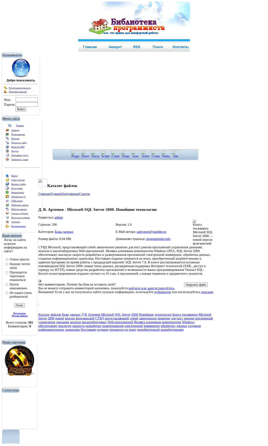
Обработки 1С (18, 196)
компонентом (171, 322)
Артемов (94, 314)
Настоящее (88, 329)
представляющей (117, 318)
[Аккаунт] (7, 131)
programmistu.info (158, 239)
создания (194, 326)
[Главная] (10, 126)
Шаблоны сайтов (19, 205)
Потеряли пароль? (18, 91)
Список (84, 194)
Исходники (17, 188)
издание (102, 329)
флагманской (85, 318)
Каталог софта (18, 184)
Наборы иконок (19, 209)
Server (126, 314)
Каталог (44, 314)
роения (189, 318)
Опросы (15, 138)
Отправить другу (20, 155)
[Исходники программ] (7, 189)
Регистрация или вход (20, 88)
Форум (14, 151)
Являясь (139, 322)
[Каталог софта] (7, 185)
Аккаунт (15, 130)
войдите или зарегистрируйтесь (151, 288)
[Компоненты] (7, 193)
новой (59, 318)
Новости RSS (17, 147)
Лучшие (55, 194)
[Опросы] (7, 139)
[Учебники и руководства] (7, 180)
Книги (14, 175)
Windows (188, 322)
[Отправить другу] (7, 156)
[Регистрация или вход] (5, 88)
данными (62, 322)
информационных (51, 329)
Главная (20, 125)
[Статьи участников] (7, 227)
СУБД (99, 318)
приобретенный (148, 329)
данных (75, 314)
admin (59, 217)
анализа (75, 322)
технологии (163, 314)
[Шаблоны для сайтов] (7, 206)
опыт (132, 329)
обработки (168, 326)
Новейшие (146, 314)
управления (46, 322)
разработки (93, 326)
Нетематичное (18, 226)
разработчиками (172, 329)
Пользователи (18, 134)
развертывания (113, 326)
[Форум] (7, 152)
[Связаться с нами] (7, 160)
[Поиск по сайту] (7, 143)
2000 (134, 314)
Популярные (70, 194)
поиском (207, 292)
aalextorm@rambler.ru (151, 231)
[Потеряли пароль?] (5, 92)
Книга (176, 314)
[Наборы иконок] (7, 210)
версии (70, 318)
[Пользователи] (7, 135)
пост (180, 318)
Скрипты (15, 221)
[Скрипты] (7, 222)
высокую (64, 326)
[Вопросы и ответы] (7, 218)
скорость (78, 326)
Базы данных (64, 231)
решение (164, 318)
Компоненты (17, 192)
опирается (116, 329)
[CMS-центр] (7, 201)
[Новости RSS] (7, 147)
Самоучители (18, 180)
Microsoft (107, 314)
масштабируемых (94, 322)
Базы (65, 314)
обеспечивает (48, 326)
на (126, 329)
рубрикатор (162, 292)
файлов (56, 314)
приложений (204, 318)
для (173, 318)
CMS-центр (17, 201)
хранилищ (72, 329)
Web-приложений (120, 322)
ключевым (153, 322)
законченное (148, 318)
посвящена (190, 314)
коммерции (152, 326)
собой (134, 318)
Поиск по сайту (19, 142)
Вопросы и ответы (20, 217)
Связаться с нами (19, 159)
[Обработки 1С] (7, 197)
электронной (133, 326)
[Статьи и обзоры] (7, 214)
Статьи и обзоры (19, 213)
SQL (118, 314)
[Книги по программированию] (7, 176)
